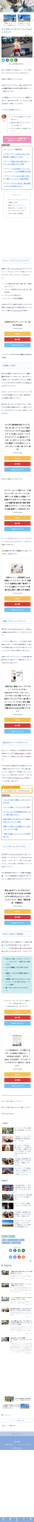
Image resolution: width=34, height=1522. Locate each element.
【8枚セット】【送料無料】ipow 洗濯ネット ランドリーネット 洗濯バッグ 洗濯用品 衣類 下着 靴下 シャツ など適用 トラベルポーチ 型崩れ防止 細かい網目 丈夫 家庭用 (17, 583)
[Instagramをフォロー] (15, 1257)
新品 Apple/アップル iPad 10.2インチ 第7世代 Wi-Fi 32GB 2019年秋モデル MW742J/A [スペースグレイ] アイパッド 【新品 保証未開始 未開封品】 (17, 896)
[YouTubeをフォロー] (19, 1257)
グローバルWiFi (18, 791)
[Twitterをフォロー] (10, 1257)
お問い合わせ (9, 1445)
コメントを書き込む (17, 1420)
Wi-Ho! (27, 791)
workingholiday (16, 1242)
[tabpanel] (10, 20)
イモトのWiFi (8, 791)
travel (22, 1240)
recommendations (13, 1240)
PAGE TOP (18, 1434)
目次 (14, 195)
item (4, 1240)
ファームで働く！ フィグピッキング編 (16, 807)
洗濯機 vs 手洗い (13, 202)
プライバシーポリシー (25, 1445)
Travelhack (6, 1242)
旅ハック (12, 1236)
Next (33, 21)
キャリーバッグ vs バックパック (17, 200)
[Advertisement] (17, 237)
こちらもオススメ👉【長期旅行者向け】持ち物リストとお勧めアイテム (17, 139)
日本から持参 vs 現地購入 (15, 213)
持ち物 (5, 1236)
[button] (30, 702)
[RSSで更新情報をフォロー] (23, 1257)
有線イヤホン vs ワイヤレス (16, 205)
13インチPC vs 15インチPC (16, 211)
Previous (1, 21)
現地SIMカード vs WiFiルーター (17, 208)
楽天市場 (17, 339)
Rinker (20, 328)
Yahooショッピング (18, 345)
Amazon (17, 334)
